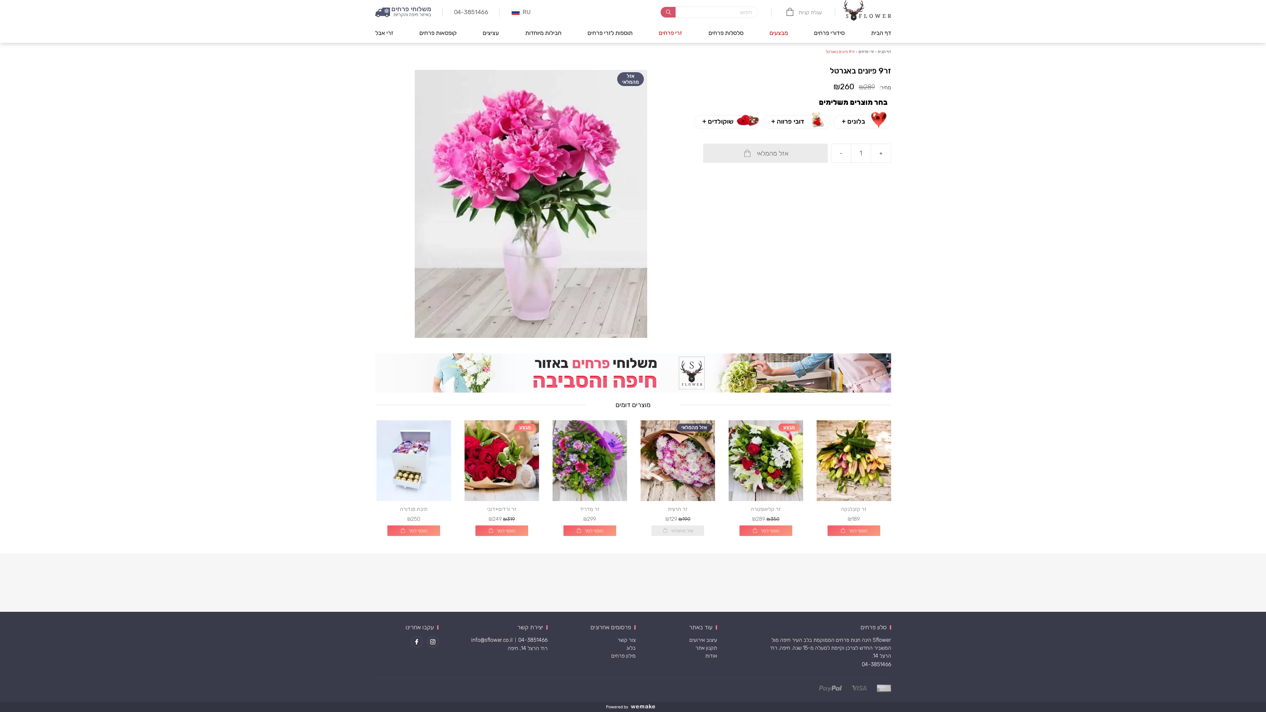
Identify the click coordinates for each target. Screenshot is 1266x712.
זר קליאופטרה (766, 509)
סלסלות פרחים (725, 33)
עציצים (491, 33)
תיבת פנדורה (413, 509)
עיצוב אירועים (703, 640)
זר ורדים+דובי (501, 509)
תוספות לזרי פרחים (610, 33)
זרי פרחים (670, 33)
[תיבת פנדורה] (414, 460)
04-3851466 (876, 664)
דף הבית (881, 33)
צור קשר (627, 640)
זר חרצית (677, 509)
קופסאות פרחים (438, 33)
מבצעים (778, 33)
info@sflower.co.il (492, 640)
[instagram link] (432, 641)
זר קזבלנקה (853, 509)
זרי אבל (384, 33)
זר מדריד (589, 509)
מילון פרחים (623, 656)
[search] (668, 12)
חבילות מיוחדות (543, 33)
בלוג (631, 648)
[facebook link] (417, 641)
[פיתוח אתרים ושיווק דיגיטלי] (645, 706)
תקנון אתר (706, 648)
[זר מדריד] (590, 460)
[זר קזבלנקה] (854, 460)
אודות (711, 656)
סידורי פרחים (829, 33)
